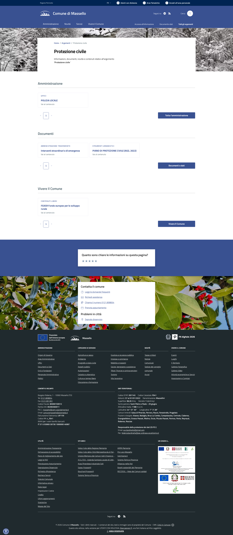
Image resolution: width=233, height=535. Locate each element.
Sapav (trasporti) (84, 467)
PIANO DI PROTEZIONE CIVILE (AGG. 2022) (114, 151)
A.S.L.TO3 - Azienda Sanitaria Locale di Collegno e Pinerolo (101, 459)
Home (56, 43)
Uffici (43, 95)
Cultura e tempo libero (87, 378)
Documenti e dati (177, 165)
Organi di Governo (45, 355)
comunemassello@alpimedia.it (55, 412)
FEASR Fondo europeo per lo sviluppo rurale (60, 207)
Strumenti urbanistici (103, 146)
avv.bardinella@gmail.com (133, 430)
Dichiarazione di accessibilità (49, 452)
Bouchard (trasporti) (86, 471)
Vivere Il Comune (177, 223)
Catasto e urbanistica (86, 374)
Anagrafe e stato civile (87, 362)
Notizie (147, 359)
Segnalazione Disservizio (48, 467)
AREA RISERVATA (116, 531)
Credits (40, 494)
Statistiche (42, 502)
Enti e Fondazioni (45, 370)
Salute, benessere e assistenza (123, 366)
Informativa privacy (45, 483)
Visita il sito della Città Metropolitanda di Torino (97, 452)
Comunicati (149, 362)
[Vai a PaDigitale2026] (180, 337)
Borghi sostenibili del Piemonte (129, 467)
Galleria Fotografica (179, 366)
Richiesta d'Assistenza (47, 471)
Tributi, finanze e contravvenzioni (124, 370)
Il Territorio (175, 362)
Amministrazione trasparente (55, 146)
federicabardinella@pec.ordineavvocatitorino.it (140, 433)
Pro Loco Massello (124, 452)
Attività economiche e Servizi (183, 374)
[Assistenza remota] (172, 524)
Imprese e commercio (119, 359)
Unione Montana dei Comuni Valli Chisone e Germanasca (101, 455)
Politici (40, 378)
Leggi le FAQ (43, 459)
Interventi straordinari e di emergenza (60, 151)
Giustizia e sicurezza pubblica (122, 355)
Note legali (42, 486)
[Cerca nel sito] (190, 13)
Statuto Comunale (45, 479)
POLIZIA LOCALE (49, 100)
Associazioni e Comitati (180, 378)
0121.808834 (46, 398)
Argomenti (66, 43)
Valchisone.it (122, 455)
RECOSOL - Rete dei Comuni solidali (132, 471)
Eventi (174, 355)
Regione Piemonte (46, 3)
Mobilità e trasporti (118, 362)
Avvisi (147, 374)
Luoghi (174, 359)
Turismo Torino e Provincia (88, 475)
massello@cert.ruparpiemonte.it (56, 409)
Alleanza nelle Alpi (125, 463)
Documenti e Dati (45, 366)
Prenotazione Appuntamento (49, 463)
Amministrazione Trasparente (49, 448)
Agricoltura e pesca (85, 355)
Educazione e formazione (88, 382)
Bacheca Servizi (44, 475)
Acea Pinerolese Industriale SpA (91, 463)
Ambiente (82, 359)
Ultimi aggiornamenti (46, 498)
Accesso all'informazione (144, 24)
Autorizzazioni (83, 370)
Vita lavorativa (116, 378)
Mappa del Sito (44, 506)
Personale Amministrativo (48, 374)
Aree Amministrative (46, 359)
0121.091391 (47, 401)
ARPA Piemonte (123, 448)
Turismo (114, 374)
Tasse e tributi (150, 355)
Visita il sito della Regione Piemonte (92, 448)
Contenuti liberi (49, 201)
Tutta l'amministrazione (176, 115)
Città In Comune (164, 524)
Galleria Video (176, 370)
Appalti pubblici (84, 366)
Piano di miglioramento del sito (50, 455)
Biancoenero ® (126, 528)
